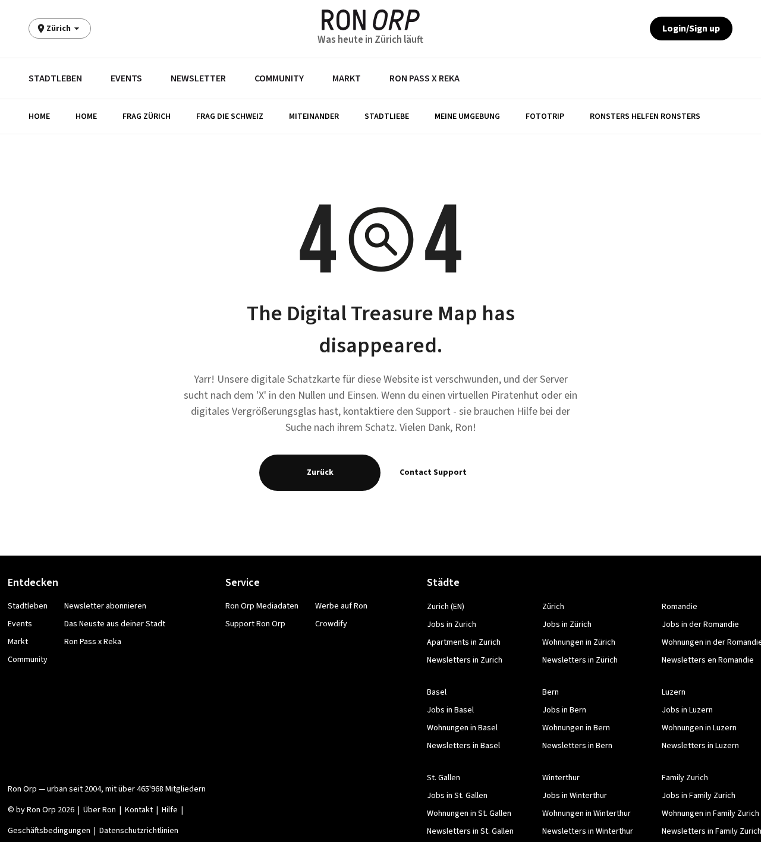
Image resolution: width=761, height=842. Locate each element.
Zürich (553, 607)
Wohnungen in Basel (462, 728)
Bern (550, 692)
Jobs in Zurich (451, 624)
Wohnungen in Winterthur (586, 813)
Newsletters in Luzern (700, 746)
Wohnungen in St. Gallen (469, 813)
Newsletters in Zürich (580, 660)
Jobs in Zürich (567, 624)
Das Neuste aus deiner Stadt (114, 624)
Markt (346, 78)
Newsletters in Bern (577, 746)
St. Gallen (443, 778)
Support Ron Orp (255, 624)
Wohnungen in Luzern (699, 728)
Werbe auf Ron (341, 606)
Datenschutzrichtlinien (138, 831)
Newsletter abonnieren (105, 606)
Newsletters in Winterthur (587, 831)
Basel (436, 692)
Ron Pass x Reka (424, 78)
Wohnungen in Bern (576, 728)
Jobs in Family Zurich (698, 796)
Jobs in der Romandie (700, 624)
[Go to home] (370, 20)
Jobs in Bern (564, 710)
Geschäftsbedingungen (49, 831)
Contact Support (433, 472)
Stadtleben (55, 78)
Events (126, 78)
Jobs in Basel (450, 710)
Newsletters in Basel (463, 746)
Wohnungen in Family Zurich (710, 813)
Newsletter (198, 78)
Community (279, 78)
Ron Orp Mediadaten (261, 606)
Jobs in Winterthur (574, 796)
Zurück (320, 472)
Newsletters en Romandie (708, 660)
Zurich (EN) (445, 607)
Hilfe (170, 810)
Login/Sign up (691, 28)
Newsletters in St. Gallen (470, 831)
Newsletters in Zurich (464, 660)
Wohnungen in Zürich (578, 642)
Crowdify (331, 624)
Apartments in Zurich (464, 642)
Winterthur (561, 778)
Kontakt (139, 810)
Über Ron (99, 810)
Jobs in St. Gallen (457, 796)
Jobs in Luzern (687, 710)
